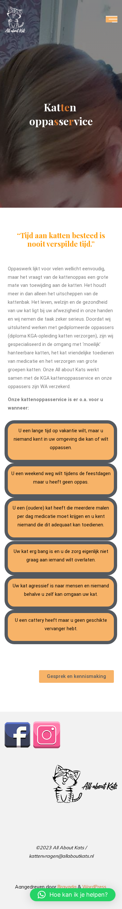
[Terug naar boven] (96, 883)
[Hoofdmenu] (111, 19)
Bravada (66, 887)
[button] (72, 894)
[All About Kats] (15, 19)
